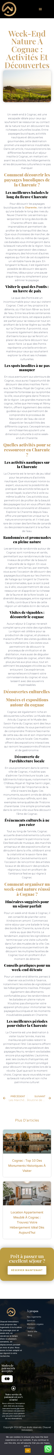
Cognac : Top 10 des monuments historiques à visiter (27, 1166)
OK (27, 1450)
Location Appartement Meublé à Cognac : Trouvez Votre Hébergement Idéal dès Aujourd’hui (27, 1222)
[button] (40, 9)
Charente (31, 207)
